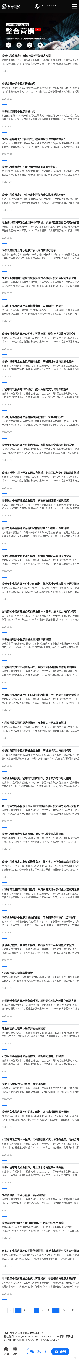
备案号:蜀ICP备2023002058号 (44, 1340)
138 (72, 1310)
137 (63, 1310)
